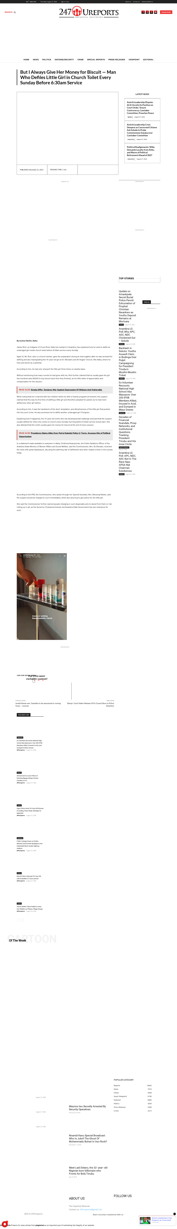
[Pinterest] (94, 169)
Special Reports (124, 447)
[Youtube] (155, 12)
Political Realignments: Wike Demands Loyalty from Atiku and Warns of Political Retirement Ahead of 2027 (141, 151)
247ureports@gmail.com (91, 1209)
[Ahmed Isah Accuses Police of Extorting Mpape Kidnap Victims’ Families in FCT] (30, 764)
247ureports (21, 750)
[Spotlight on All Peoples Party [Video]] (88, 1011)
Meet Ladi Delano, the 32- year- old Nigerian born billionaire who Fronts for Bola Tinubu (88, 1170)
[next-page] (22, 920)
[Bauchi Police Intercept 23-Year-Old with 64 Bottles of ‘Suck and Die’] (30, 864)
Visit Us (146, 302)
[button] (11, 12)
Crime (154, 83)
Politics (131, 139)
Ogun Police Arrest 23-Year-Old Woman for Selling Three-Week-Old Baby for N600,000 (30, 810)
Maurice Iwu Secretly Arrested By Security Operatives (87, 1108)
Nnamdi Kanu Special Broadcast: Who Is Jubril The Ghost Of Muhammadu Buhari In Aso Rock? (88, 1138)
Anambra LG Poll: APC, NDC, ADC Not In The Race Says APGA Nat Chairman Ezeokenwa (127, 461)
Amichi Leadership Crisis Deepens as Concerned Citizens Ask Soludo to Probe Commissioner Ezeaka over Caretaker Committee (142, 130)
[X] (151, 12)
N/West (122, 378)
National (20, 737)
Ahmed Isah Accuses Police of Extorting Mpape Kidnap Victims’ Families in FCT (28, 778)
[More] (105, 169)
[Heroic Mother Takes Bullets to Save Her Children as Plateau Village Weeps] (30, 895)
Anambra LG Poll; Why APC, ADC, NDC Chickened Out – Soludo (127, 334)
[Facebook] (143, 12)
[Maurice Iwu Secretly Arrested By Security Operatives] (88, 1093)
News (130, 117)
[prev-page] (18, 920)
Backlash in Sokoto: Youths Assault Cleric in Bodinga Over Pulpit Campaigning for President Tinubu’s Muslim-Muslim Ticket (127, 362)
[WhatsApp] (99, 169)
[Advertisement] (88, 39)
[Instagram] (147, 12)
